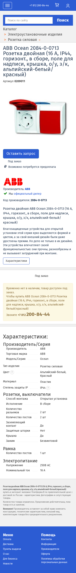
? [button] (12, 372)
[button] (48, 388)
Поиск (63, 20)
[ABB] (13, 182)
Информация (48, 544)
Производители (50, 549)
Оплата (7, 539)
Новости (8, 563)
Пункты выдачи (12, 549)
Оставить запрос (20, 153)
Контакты (46, 539)
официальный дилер (27, 193)
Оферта (45, 553)
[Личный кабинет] (68, 6)
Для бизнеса (10, 558)
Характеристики (16, 261)
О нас (6, 553)
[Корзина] (57, 5)
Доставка (8, 544)
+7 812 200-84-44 (39, 5)
